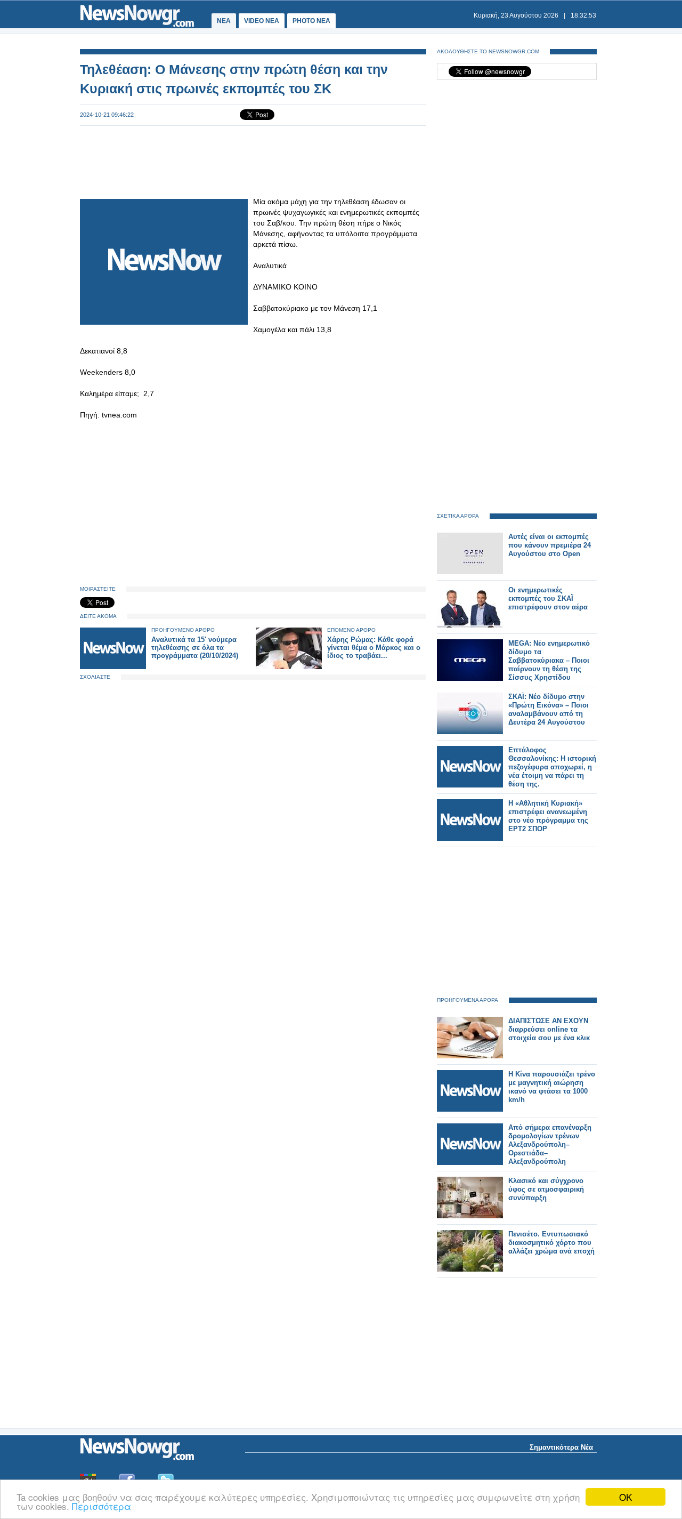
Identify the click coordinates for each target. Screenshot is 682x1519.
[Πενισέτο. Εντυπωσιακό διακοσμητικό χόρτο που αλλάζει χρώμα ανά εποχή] (470, 1269)
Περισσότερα (101, 1506)
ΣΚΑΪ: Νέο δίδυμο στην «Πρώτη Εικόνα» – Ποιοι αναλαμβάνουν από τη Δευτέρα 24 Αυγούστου (548, 709)
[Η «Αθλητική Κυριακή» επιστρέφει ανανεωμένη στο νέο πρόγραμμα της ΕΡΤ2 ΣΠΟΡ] (470, 838)
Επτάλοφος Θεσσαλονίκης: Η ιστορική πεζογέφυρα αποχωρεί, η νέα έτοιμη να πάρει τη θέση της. (552, 767)
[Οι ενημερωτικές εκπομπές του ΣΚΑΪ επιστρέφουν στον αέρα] (470, 625)
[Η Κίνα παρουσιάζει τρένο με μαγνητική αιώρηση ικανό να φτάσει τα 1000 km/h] (470, 1109)
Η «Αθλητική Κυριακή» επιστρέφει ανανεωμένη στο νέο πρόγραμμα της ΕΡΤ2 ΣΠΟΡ (548, 816)
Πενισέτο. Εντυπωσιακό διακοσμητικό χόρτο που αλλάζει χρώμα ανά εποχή (551, 1242)
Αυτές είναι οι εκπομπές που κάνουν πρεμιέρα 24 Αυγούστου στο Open (549, 545)
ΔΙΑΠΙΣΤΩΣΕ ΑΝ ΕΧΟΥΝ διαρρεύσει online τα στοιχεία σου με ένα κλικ (549, 1029)
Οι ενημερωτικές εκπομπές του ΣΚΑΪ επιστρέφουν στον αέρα (548, 598)
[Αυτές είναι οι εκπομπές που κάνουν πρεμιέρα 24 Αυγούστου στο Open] (470, 572)
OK (625, 1497)
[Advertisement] (253, 161)
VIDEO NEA (261, 21)
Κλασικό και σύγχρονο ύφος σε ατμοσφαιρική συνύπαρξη (546, 1189)
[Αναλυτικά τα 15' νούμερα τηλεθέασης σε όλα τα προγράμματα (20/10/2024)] (113, 667)
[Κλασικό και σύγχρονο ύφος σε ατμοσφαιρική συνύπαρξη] (470, 1216)
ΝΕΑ (224, 21)
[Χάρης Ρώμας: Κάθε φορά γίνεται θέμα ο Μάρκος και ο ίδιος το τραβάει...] (289, 667)
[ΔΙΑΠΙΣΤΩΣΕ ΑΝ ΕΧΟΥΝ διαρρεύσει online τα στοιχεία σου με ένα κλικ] (470, 1056)
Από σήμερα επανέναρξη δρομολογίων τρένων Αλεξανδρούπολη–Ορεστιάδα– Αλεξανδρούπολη (549, 1144)
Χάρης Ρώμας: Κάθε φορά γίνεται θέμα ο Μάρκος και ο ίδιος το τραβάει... (373, 648)
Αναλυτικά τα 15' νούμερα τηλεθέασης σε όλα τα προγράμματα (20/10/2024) (194, 648)
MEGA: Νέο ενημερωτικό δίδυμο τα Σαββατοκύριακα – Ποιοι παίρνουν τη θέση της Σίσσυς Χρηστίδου (549, 660)
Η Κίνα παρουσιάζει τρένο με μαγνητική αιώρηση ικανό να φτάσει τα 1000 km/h (551, 1087)
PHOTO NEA (311, 21)
